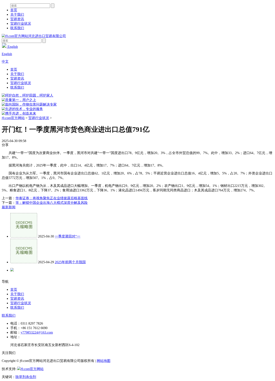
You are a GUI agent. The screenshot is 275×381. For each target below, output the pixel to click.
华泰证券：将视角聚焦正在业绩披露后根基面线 (51, 198)
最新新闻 (8, 207)
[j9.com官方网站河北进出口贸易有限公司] (34, 36)
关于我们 (17, 14)
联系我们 (17, 28)
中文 (5, 61)
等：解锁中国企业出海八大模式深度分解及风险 (51, 202)
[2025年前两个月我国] (23, 262)
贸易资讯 (17, 19)
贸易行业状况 (20, 23)
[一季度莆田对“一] (23, 236)
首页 (13, 10)
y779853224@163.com (37, 332)
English (12, 46)
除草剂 (20, 377)
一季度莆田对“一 (67, 236)
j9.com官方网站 (13, 118)
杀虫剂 (31, 377)
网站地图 (103, 361)
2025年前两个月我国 (70, 262)
